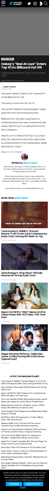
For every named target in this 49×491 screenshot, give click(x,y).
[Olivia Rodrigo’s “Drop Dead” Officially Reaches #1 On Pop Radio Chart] (24, 256)
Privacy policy (33, 484)
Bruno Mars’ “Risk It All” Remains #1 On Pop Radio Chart (23, 447)
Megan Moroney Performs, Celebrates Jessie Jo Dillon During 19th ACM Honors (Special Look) (22, 356)
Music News (21, 198)
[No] (23, 487)
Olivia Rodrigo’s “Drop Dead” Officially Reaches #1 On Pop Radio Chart (22, 274)
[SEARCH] (46, 4)
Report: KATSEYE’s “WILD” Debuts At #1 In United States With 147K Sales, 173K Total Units (23, 314)
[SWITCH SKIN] (41, 4)
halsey (20, 152)
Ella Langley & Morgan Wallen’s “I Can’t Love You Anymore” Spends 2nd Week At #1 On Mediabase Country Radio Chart (24, 465)
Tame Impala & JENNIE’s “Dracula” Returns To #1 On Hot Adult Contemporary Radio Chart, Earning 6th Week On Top (24, 234)
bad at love (8, 152)
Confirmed (14, 484)
